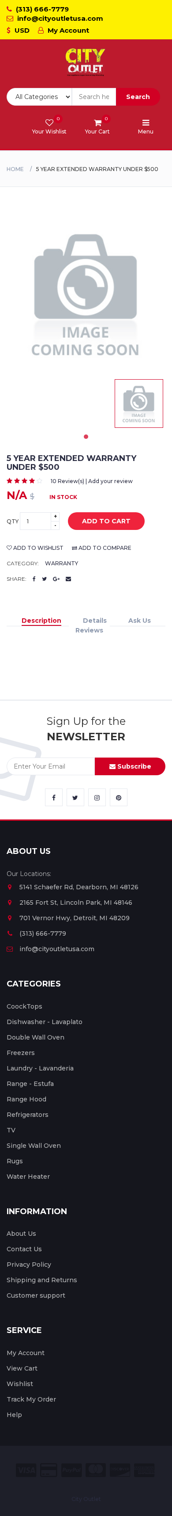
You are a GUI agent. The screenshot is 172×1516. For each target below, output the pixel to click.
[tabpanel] (139, 403)
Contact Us (24, 1249)
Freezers (21, 1053)
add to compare (104, 548)
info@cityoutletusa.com (59, 18)
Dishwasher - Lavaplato (44, 1022)
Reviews (89, 630)
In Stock (63, 497)
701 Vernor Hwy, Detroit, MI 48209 (74, 918)
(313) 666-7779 (41, 9)
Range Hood (26, 1099)
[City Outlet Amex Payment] (144, 1470)
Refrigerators (28, 1115)
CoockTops (24, 1006)
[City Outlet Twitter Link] (75, 797)
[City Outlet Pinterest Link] (118, 797)
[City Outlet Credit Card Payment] (48, 1470)
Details (95, 621)
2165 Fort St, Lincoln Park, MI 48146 (75, 903)
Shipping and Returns (42, 1280)
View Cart (22, 1368)
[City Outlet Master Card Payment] (96, 1470)
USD (21, 30)
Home (15, 169)
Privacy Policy (29, 1264)
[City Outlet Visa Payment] (26, 1470)
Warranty (61, 563)
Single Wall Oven (34, 1146)
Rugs (15, 1161)
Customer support (36, 1295)
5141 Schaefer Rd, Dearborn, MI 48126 (78, 887)
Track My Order (31, 1399)
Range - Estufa (30, 1084)
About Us (21, 1234)
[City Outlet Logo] (86, 62)
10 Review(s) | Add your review (92, 481)
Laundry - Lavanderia (40, 1068)
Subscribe (133, 766)
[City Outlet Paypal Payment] (71, 1470)
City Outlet (86, 1499)
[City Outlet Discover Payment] (120, 1470)
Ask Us (139, 621)
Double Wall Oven (35, 1037)
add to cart (106, 521)
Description (41, 621)
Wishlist (20, 1384)
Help (14, 1415)
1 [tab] (86, 436)
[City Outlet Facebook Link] (54, 797)
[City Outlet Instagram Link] (97, 797)
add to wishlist (38, 548)
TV (11, 1130)
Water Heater (28, 1177)
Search (138, 97)
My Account (67, 30)
